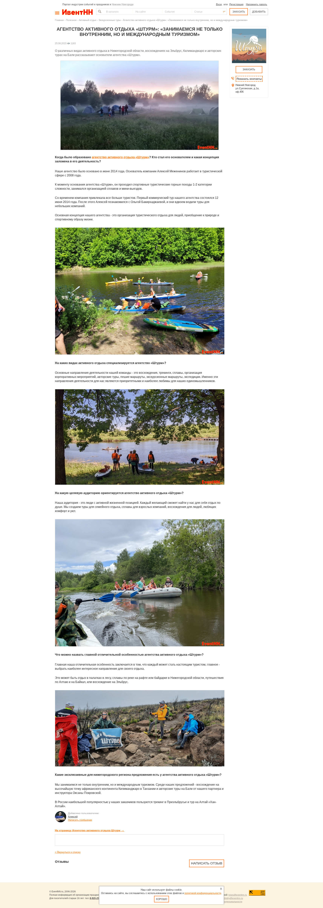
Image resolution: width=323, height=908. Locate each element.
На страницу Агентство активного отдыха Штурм (89, 830)
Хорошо (161, 899)
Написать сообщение (80, 820)
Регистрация (236, 4)
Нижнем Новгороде (122, 4)
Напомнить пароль (256, 4)
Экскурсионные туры (110, 20)
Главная (59, 20)
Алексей (73, 816)
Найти (99, 11)
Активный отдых (87, 20)
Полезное (71, 20)
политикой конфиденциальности (202, 893)
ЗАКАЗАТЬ (239, 11)
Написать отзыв (206, 863)
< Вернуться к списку (68, 852)
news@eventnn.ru (237, 895)
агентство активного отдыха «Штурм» (120, 157)
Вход (219, 4)
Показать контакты (249, 78)
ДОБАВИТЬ (259, 11)
